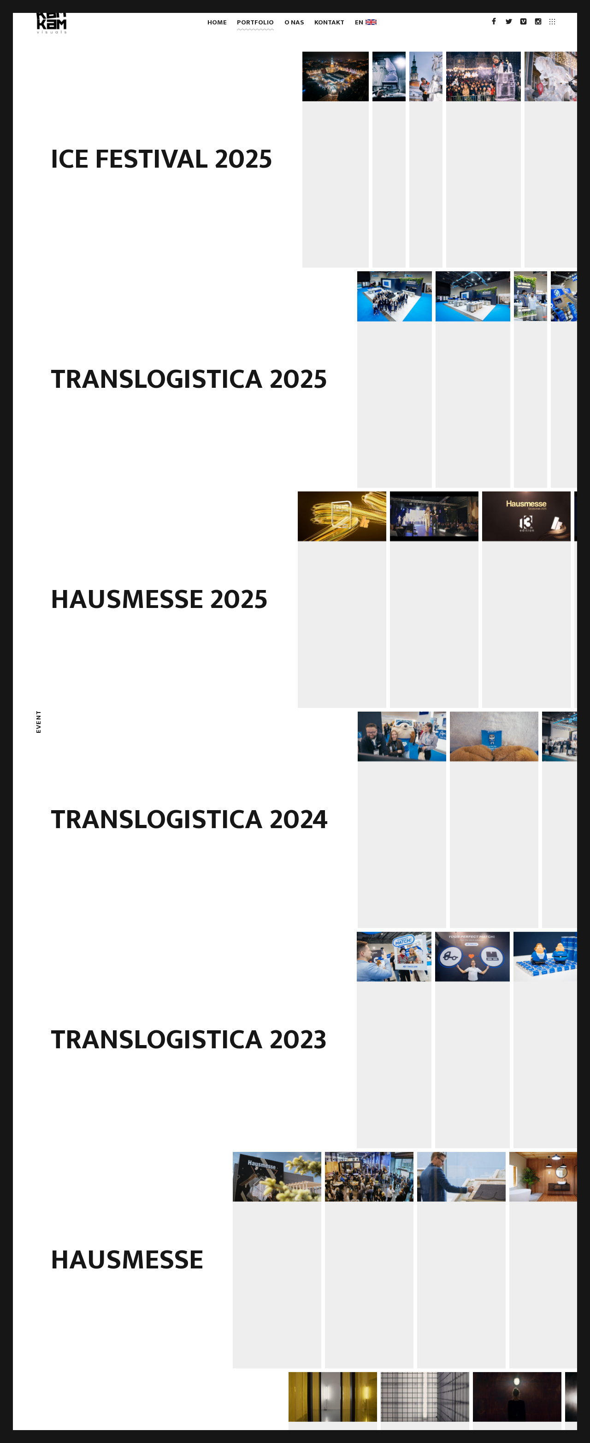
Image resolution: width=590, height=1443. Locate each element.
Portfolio (255, 22)
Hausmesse (127, 1260)
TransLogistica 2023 (189, 1040)
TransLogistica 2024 (189, 820)
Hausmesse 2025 (159, 600)
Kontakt (329, 22)
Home (217, 22)
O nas (294, 22)
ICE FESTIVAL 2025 (162, 159)
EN (360, 22)
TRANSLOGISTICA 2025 (189, 379)
